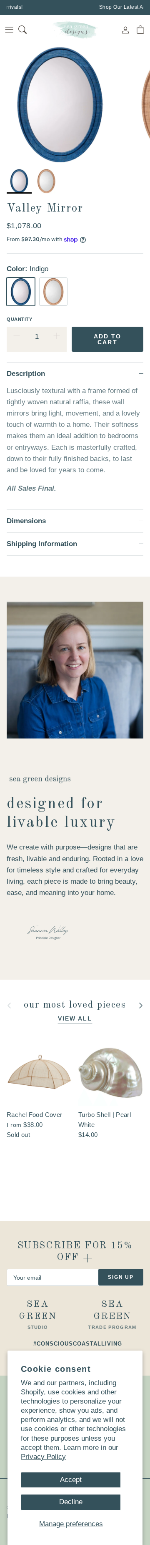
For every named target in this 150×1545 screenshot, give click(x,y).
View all (75, 1018)
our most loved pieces (75, 1005)
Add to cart (108, 339)
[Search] (27, 29)
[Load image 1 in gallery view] (60, 104)
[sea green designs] (75, 29)
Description (26, 374)
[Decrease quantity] (17, 337)
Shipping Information (42, 544)
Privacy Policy (43, 1457)
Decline (70, 1502)
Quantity (19, 319)
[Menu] (9, 29)
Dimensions (26, 521)
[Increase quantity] (57, 337)
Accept (71, 1480)
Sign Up (121, 1277)
